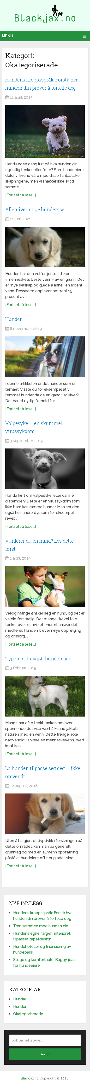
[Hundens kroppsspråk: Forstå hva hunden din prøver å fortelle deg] (45, 131)
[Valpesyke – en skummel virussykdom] (45, 468)
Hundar (19, 999)
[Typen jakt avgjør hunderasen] (45, 696)
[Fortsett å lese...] (20, 195)
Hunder (13, 319)
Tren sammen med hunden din (40, 926)
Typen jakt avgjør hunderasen (38, 658)
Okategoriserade (28, 1014)
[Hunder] (45, 356)
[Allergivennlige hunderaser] (45, 247)
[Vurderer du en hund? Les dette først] (45, 586)
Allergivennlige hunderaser (35, 209)
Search (45, 1054)
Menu (7, 36)
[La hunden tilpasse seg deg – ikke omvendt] (45, 813)
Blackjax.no (30, 1078)
